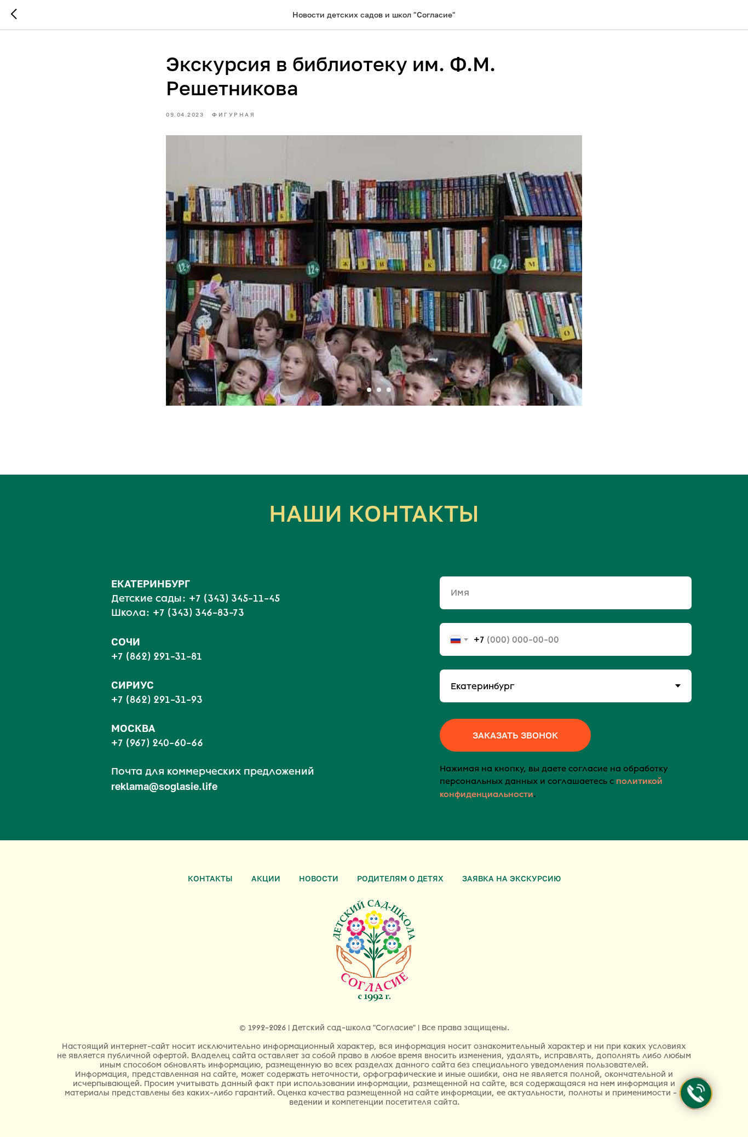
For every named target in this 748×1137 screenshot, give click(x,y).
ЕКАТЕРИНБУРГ (150, 584)
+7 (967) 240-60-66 (157, 743)
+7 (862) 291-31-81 (156, 656)
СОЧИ (125, 642)
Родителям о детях (400, 878)
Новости (318, 878)
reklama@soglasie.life (164, 786)
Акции (265, 878)
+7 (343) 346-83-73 (198, 613)
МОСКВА (133, 728)
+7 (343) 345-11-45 (234, 598)
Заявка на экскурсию (511, 878)
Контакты (210, 878)
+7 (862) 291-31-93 (157, 700)
